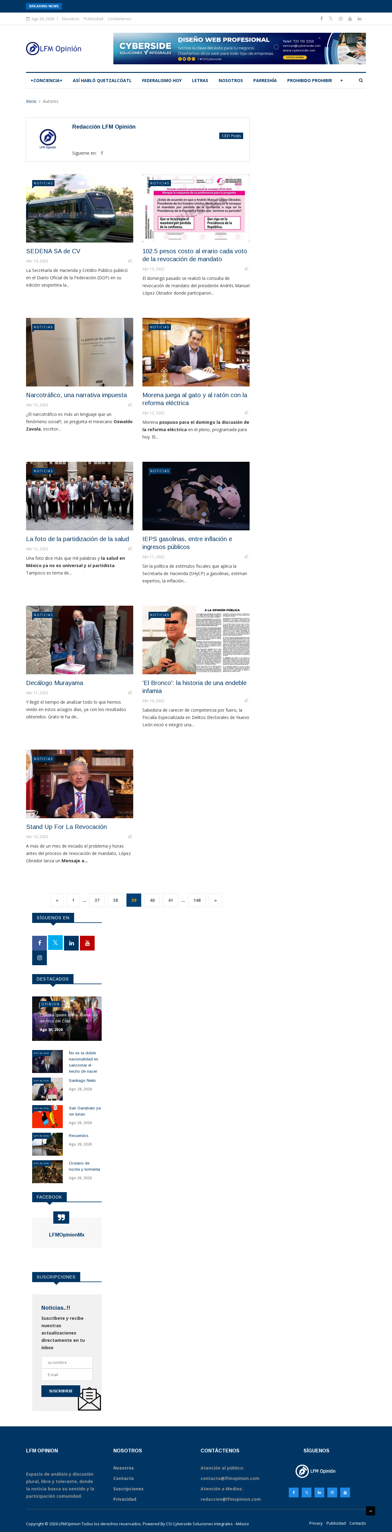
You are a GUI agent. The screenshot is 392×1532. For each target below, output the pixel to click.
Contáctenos (119, 18)
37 (97, 900)
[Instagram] (332, 1492)
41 (170, 900)
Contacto (357, 1523)
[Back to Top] (370, 1510)
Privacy (316, 1523)
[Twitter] (331, 18)
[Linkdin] (359, 18)
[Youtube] (350, 18)
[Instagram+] (341, 18)
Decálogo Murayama (54, 682)
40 (152, 900)
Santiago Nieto (82, 1080)
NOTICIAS (43, 183)
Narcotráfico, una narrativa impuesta (76, 395)
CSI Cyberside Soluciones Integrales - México (207, 1523)
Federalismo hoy (162, 80)
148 (197, 900)
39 (133, 900)
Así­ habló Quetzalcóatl (102, 80)
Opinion (50, 1004)
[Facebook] (322, 18)
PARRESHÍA (265, 80)
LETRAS (200, 80)
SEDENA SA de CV (53, 251)
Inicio (31, 101)
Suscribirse (61, 1391)
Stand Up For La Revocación (66, 826)
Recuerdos (79, 1135)
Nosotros (70, 18)
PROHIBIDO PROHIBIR (309, 80)
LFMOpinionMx (67, 1234)
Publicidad (93, 18)
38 (115, 900)
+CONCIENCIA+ (46, 80)
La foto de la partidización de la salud (77, 539)
